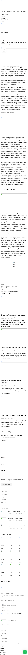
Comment (4, 440)
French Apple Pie (11, 620)
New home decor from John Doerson (13, 415)
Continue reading (5, 326)
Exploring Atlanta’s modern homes (13, 315)
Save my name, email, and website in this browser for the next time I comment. (13, 480)
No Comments (19, 513)
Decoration (5, 312)
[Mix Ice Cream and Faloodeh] (3, 615)
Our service (4, 633)
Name (3, 457)
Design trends (4, 497)
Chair (6, 280)
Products (3, 630)
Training (3, 636)
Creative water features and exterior (13, 348)
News (21, 280)
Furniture (7, 37)
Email (3, 464)
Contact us (4, 641)
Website (3, 470)
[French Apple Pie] (3, 622)
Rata (20, 643)
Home (2, 37)
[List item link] (14, 601)
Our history (4, 638)
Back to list (4, 287)
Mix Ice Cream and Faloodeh (14, 613)
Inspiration (4, 377)
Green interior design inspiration (16, 518)
